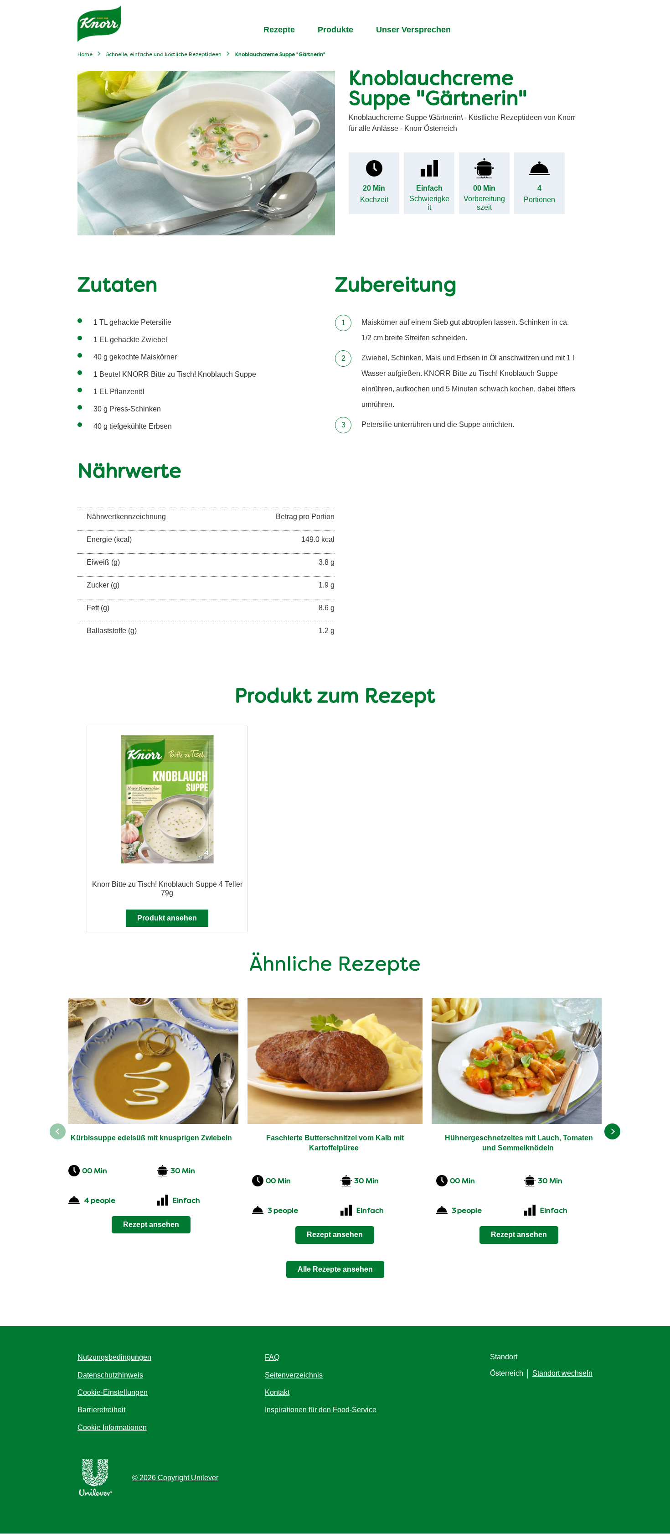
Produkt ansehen (167, 918)
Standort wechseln (562, 1373)
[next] (612, 1131)
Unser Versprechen (413, 29)
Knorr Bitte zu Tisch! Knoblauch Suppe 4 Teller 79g (167, 888)
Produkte (335, 29)
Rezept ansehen (151, 1224)
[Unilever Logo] (95, 1494)
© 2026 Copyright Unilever (175, 1478)
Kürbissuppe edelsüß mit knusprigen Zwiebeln (151, 1138)
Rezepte (279, 29)
